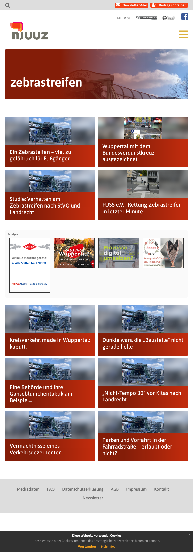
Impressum (136, 489)
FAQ (51, 489)
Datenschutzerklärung (82, 489)
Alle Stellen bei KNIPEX (29, 263)
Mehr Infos (108, 546)
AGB (115, 489)
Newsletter (93, 497)
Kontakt (161, 489)
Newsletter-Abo (134, 5)
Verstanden (87, 546)
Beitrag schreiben (173, 5)
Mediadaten (28, 489)
